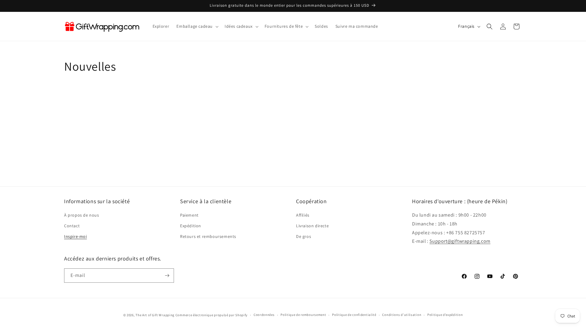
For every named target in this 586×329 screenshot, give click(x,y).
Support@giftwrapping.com (459, 241)
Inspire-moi (75, 236)
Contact (72, 225)
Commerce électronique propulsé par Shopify (211, 315)
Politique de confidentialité (354, 315)
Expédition (190, 225)
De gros (303, 236)
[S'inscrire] (167, 275)
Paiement (189, 215)
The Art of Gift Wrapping (155, 315)
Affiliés (302, 215)
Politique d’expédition (445, 315)
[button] (197, 26)
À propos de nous (81, 215)
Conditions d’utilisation (401, 315)
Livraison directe (312, 225)
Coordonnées (264, 315)
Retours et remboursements (208, 236)
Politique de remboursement (303, 315)
